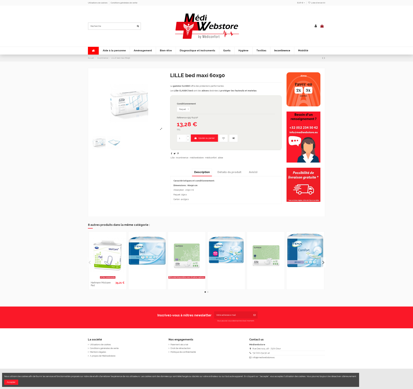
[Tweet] (175, 153)
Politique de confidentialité (183, 352)
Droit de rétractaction (181, 348)
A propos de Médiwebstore (102, 356)
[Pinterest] (178, 153)
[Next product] (324, 58)
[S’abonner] (254, 315)
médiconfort (211, 157)
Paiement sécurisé (179, 344)
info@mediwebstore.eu (263, 357)
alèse (220, 157)
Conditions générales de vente (124, 3)
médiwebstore (197, 157)
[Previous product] (323, 58)
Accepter (11, 382)
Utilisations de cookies (98, 3)
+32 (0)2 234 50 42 (261, 353)
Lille (173, 157)
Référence (182, 117)
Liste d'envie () (318, 3)
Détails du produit (229, 172)
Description (202, 172)
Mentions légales (98, 352)
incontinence (182, 157)
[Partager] (171, 153)
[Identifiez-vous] (316, 26)
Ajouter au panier (206, 138)
